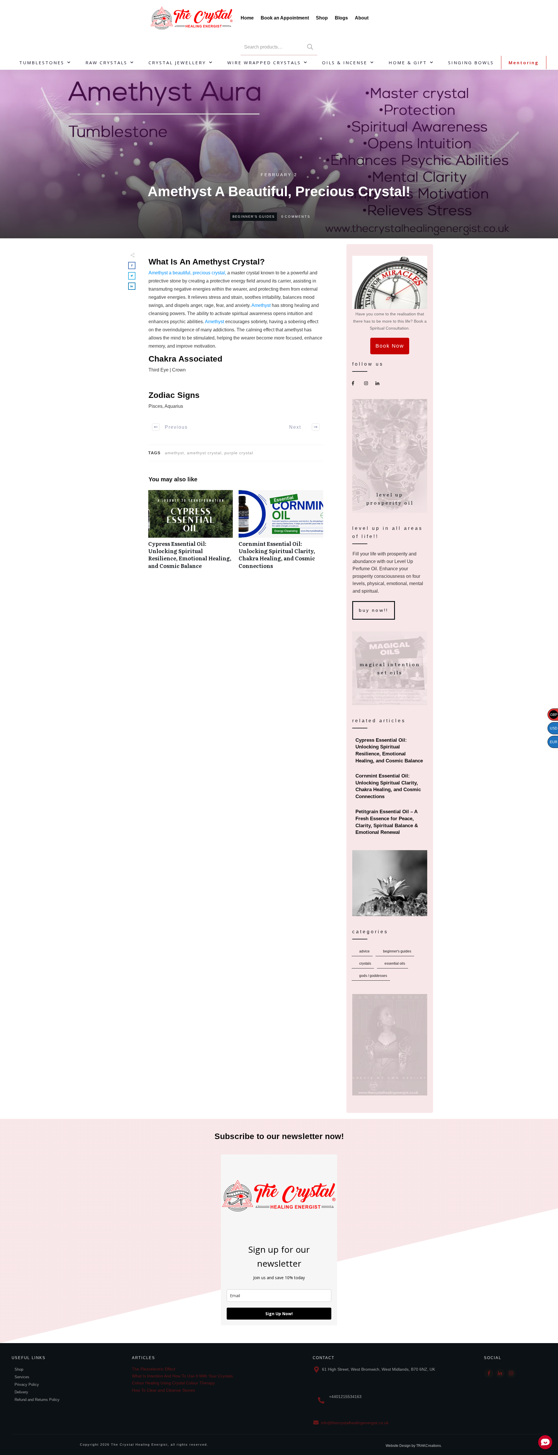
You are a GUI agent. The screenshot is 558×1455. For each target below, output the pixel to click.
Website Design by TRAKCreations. (414, 1446)
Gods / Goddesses (373, 976)
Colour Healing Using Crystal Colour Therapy (173, 1383)
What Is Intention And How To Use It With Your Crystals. (183, 1376)
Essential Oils (394, 963)
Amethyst (261, 305)
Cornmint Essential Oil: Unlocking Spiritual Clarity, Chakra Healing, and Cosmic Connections (281, 532)
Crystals (365, 963)
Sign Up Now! (279, 1313)
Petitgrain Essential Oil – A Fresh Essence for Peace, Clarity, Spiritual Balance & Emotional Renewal (390, 822)
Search (310, 46)
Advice (364, 951)
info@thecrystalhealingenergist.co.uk (355, 1422)
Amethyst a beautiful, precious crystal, (187, 272)
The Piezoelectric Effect (153, 1369)
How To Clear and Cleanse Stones (163, 1390)
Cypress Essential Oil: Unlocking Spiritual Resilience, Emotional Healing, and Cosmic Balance (190, 532)
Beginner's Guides (254, 216)
